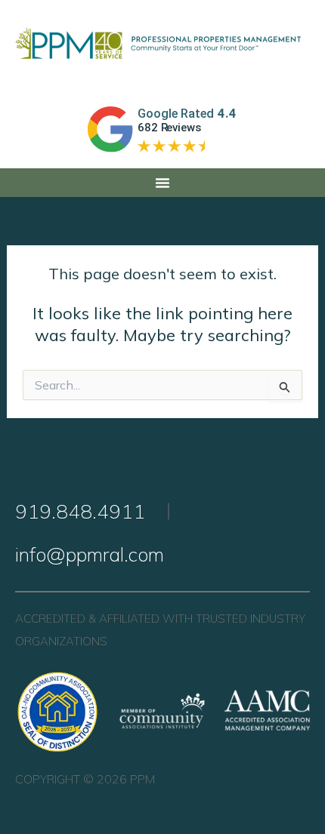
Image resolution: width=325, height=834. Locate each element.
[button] (162, 182)
